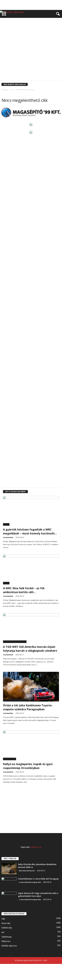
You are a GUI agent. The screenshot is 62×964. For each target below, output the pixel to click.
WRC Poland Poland (13, 57)
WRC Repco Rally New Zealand (44, 66)
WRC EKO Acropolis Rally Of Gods (24, 48)
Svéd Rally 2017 (48, 33)
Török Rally (13, 36)
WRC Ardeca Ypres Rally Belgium (43, 42)
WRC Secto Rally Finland (16, 69)
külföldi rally (7, 928)
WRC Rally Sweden (42, 60)
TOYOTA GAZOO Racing (29, 36)
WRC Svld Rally (48, 69)
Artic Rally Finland (32, 21)
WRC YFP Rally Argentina (24, 78)
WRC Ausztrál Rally (39, 45)
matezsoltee (8, 537)
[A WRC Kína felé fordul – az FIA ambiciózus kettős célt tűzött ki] (31, 569)
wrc (3, 932)
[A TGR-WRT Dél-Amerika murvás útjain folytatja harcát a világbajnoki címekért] (31, 628)
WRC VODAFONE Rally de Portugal (19, 75)
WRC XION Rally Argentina (45, 75)
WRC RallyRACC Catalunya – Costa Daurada (41, 63)
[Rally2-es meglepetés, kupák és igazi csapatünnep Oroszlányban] (31, 745)
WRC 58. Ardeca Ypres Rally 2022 (21, 39)
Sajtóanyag (6, 937)
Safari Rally (35, 33)
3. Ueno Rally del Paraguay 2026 (15, 641)
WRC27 (6, 524)
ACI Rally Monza (16, 21)
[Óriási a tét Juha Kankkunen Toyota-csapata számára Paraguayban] (31, 687)
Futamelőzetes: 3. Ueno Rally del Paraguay (38, 878)
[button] (57, 14)
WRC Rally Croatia (30, 57)
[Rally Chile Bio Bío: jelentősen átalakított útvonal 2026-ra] (9, 868)
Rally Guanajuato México (37, 30)
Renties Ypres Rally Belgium (17, 33)
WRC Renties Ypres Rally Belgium (17, 66)
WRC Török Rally (21, 72)
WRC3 (44, 78)
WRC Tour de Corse (38, 72)
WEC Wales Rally (46, 36)
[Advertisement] (31, 5)
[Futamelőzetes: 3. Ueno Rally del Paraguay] (9, 883)
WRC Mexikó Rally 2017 (43, 51)
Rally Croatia (19, 30)
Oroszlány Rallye (9, 759)
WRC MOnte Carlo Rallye (18, 54)
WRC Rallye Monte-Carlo (12, 63)
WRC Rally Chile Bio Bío (27, 871)
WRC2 (38, 78)
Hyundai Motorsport (13, 27)
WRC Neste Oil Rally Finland (41, 54)
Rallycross (6, 941)
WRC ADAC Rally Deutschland (17, 42)
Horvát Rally (47, 24)
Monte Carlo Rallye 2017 (47, 27)
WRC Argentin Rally (21, 45)
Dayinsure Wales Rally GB (18, 24)
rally (3, 919)
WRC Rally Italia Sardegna (22, 60)
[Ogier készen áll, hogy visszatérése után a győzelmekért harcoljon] (9, 897)
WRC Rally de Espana (48, 57)
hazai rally (6, 923)
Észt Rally (35, 24)
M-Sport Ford (29, 27)
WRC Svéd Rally (34, 69)
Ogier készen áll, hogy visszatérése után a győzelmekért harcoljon (38, 894)
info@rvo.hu (36, 847)
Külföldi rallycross (9, 946)
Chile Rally (47, 21)
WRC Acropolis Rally (43, 39)
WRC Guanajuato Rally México (21, 51)
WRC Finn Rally (44, 48)
